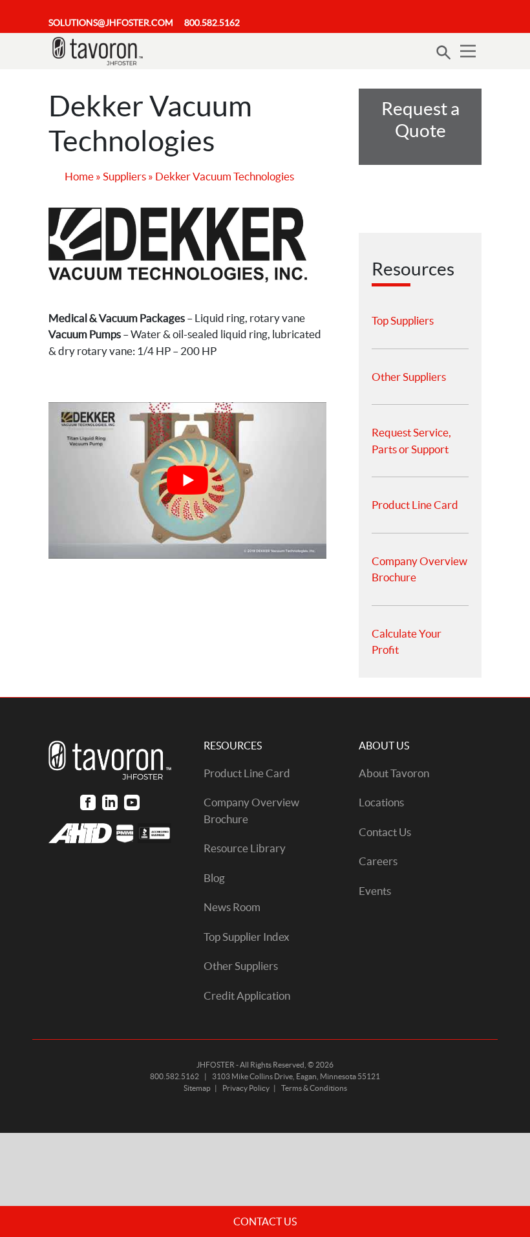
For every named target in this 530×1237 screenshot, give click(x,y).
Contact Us (385, 832)
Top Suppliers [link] (403, 320)
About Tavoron (394, 773)
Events (375, 891)
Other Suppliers (241, 966)
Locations (381, 802)
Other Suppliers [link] (409, 377)
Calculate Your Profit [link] (406, 641)
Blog (214, 878)
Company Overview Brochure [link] (419, 569)
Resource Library (245, 848)
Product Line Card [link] (415, 505)
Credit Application (247, 995)
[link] (88, 802)
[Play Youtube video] (187, 480)
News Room (232, 907)
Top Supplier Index (247, 936)
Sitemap (197, 1088)
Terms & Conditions (314, 1088)
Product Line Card (247, 773)
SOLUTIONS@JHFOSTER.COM (110, 22)
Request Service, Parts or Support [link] (411, 440)
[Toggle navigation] (468, 51)
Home (79, 176)
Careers (378, 861)
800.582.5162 (212, 22)
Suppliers (124, 176)
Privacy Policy (246, 1088)
